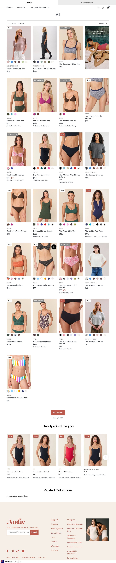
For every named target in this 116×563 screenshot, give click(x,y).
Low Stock (65, 28)
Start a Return (56, 533)
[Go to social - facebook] (7, 551)
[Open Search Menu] (98, 7)
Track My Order (57, 529)
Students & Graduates (71, 537)
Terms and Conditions (28, 557)
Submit (34, 532)
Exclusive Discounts (75, 524)
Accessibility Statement (72, 552)
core (62, 134)
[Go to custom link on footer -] (97, 529)
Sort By (101, 23)
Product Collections (74, 547)
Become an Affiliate (74, 542)
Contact (54, 542)
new (9, 28)
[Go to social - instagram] (12, 551)
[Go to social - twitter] (23, 551)
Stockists (54, 550)
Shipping (54, 524)
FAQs (53, 537)
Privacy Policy (72, 558)
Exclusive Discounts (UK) (75, 530)
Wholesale (55, 546)
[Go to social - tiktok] (17, 551)
